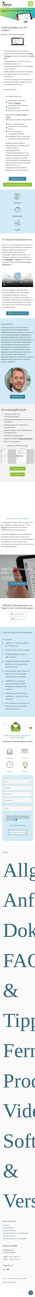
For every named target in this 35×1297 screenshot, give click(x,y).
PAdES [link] (23, 115)
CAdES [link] (18, 115)
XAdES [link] (8, 117)
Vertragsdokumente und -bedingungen (14, 1238)
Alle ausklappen (7, 639)
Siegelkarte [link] (17, 103)
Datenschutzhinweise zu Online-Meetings (15, 1233)
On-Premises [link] (9, 259)
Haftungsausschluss (9, 1236)
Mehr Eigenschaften (10, 89)
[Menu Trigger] (30, 3)
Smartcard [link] (4, 527)
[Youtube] (8, 1269)
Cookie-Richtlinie (8, 1228)
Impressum (6, 1225)
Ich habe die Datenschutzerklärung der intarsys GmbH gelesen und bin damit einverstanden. (19, 818)
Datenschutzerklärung (9, 1230)
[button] (17, 89)
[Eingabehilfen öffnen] (30, 1292)
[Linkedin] (4, 1269)
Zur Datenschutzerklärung (18, 825)
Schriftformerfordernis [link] (25, 438)
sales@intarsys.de (14, 1259)
